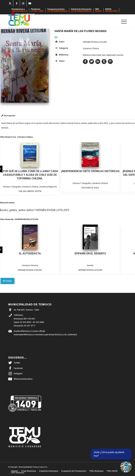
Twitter (17, 362)
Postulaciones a (19, 10)
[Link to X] (10, 3)
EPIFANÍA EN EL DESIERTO (90, 253)
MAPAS (111, 10)
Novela (90, 265)
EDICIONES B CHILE (90, 188)
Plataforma (37, 10)
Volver (8, 281)
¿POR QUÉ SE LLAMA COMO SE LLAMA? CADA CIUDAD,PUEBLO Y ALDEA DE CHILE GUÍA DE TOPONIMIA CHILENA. (29, 175)
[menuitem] (19, 10)
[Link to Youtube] (30, 3)
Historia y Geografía (12, 187)
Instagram (18, 373)
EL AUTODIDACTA (30, 253)
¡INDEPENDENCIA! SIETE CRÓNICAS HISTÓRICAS (90, 171)
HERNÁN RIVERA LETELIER (95, 42)
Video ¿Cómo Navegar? (25, 14)
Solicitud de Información (81, 10)
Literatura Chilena (91, 48)
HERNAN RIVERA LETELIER (30, 270)
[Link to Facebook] (16, 3)
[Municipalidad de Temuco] (19, 22)
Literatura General (30, 265)
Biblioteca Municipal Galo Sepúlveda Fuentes (103, 55)
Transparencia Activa (57, 10)
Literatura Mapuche (48, 187)
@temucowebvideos (23, 379)
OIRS (98, 10)
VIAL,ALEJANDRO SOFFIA (29, 191)
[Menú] (123, 22)
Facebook (18, 368)
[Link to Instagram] (23, 3)
